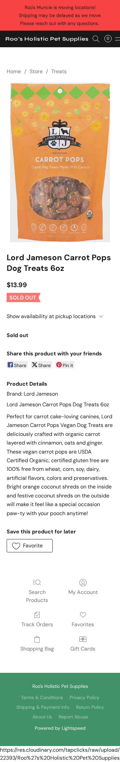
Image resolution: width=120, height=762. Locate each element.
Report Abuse (73, 717)
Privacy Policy (84, 697)
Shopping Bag (37, 648)
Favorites (83, 624)
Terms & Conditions (42, 697)
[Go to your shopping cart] (110, 39)
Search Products (37, 596)
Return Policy (90, 707)
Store (36, 71)
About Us (42, 717)
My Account (83, 592)
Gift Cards (82, 648)
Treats (59, 71)
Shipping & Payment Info (42, 707)
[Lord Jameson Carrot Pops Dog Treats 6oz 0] (60, 162)
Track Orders (37, 624)
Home (14, 71)
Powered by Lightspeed (60, 728)
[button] (47, 39)
